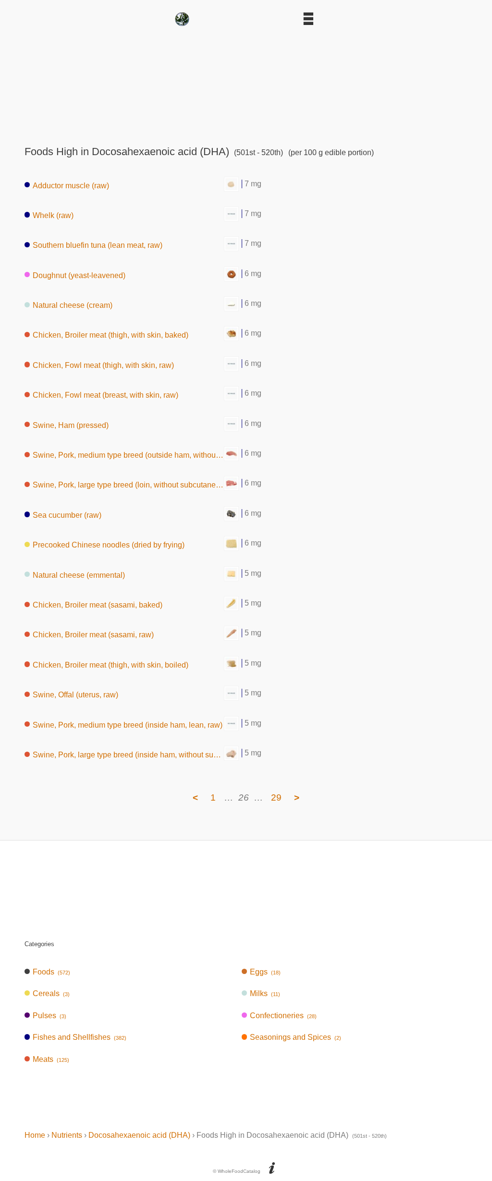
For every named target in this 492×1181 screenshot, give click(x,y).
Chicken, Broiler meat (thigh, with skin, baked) (110, 335)
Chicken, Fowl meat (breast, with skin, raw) (105, 395)
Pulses (49, 1015)
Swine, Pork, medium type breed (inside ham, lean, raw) (127, 724)
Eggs (265, 972)
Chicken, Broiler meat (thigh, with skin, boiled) (110, 664)
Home (35, 1135)
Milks (265, 993)
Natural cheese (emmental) (79, 575)
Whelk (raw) (53, 215)
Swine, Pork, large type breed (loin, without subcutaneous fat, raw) (128, 485)
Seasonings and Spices (295, 1037)
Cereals (51, 993)
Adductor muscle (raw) (71, 185)
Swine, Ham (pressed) (71, 425)
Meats (51, 1059)
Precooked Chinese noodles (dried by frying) (108, 545)
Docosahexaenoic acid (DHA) (139, 1135)
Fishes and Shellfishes (79, 1037)
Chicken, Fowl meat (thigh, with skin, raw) (103, 365)
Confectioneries (283, 1015)
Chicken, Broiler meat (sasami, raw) (93, 635)
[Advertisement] (246, 82)
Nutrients (66, 1135)
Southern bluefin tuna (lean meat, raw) (97, 245)
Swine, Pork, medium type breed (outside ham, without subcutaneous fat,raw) (128, 455)
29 (276, 797)
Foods (51, 972)
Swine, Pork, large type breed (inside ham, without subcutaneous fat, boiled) (128, 755)
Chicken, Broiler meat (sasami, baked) (97, 605)
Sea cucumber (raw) (67, 515)
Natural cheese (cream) (72, 305)
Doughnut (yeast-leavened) (79, 275)
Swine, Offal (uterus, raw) (75, 695)
